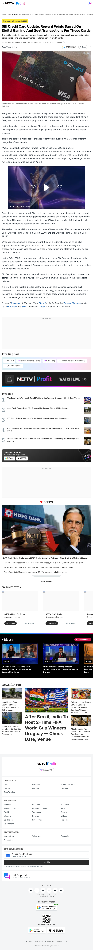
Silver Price (37, 820)
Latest (42, 306)
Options (64, 788)
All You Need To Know (14, 614)
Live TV (7, 788)
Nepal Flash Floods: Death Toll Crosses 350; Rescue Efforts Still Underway (10, 706)
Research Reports (11, 808)
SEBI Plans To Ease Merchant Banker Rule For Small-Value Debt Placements (11, 730)
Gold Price (8, 820)
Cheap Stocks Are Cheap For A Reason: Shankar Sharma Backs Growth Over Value (16, 669)
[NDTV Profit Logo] (46, 762)
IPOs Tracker (9, 792)
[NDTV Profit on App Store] (56, 930)
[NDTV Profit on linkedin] (49, 890)
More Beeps (46, 581)
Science (35, 816)
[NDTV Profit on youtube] (55, 890)
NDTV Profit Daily (54, 614)
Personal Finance (34, 42)
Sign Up (46, 862)
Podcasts (65, 836)
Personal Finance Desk (17, 42)
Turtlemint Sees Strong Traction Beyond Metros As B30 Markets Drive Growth (60, 669)
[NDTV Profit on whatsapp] (61, 890)
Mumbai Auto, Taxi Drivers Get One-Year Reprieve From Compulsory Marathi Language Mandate (80, 734)
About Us (29, 941)
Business (15, 303)
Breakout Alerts (68, 784)
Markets (7, 804)
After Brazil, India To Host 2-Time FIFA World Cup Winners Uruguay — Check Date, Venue (46, 728)
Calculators (9, 824)
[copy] (90, 47)
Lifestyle (7, 816)
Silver (24, 306)
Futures (35, 788)
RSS (65, 941)
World (6, 812)
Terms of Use (39, 941)
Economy (65, 804)
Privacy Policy (49, 941)
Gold (14, 306)
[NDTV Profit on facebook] (30, 890)
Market (42, 303)
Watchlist (36, 784)
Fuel (9, 306)
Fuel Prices (65, 820)
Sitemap (59, 941)
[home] (15, 2)
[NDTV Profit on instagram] (43, 890)
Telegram (36, 836)
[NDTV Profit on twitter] (36, 890)
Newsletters (9, 836)
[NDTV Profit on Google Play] (37, 930)
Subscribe (10, 623)
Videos (64, 816)
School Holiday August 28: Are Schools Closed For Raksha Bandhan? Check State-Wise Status (81, 707)
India (63, 808)
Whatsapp (8, 840)
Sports (64, 812)
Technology (37, 812)
